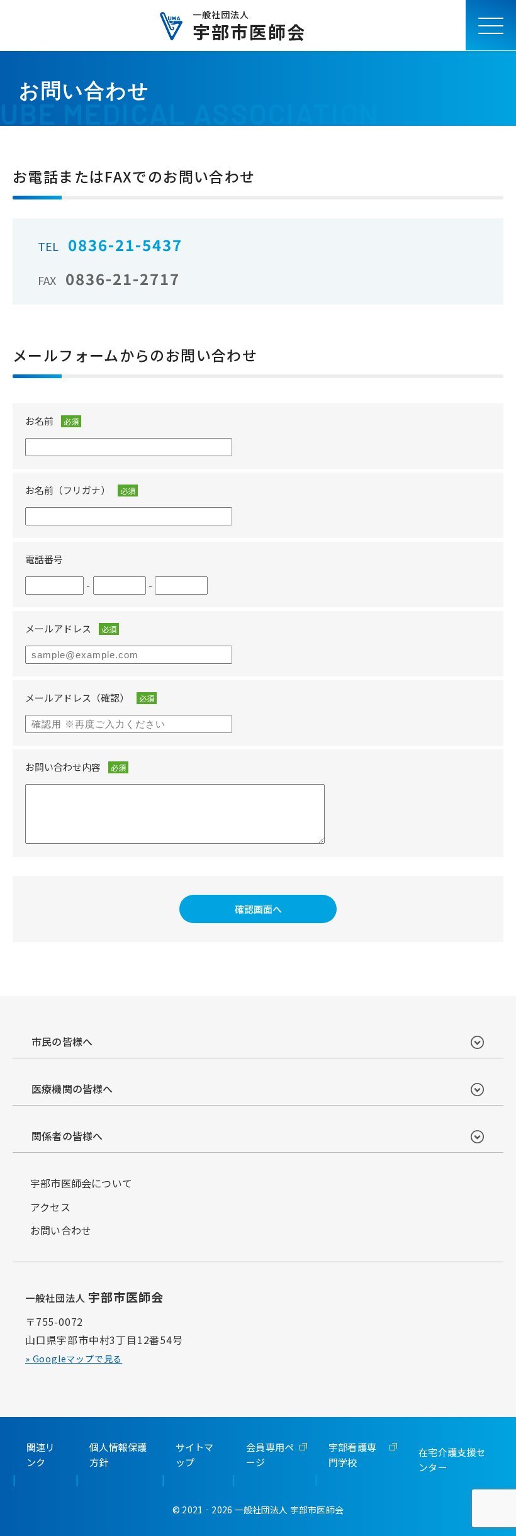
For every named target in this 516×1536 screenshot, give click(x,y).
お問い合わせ (60, 1230)
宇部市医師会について (81, 1183)
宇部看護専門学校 (352, 1454)
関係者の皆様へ (67, 1135)
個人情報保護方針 (118, 1454)
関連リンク (40, 1454)
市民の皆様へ (62, 1041)
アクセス (50, 1206)
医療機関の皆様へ (72, 1088)
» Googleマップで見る (73, 1358)
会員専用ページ (270, 1454)
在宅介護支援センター (451, 1459)
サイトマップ (195, 1454)
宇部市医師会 (249, 25)
